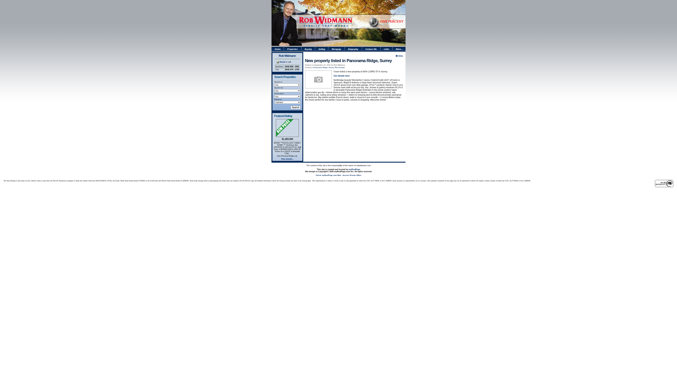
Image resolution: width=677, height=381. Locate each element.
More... (399, 49)
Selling (321, 49)
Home (278, 49)
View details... (287, 159)
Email (282, 62)
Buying (308, 49)
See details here (342, 76)
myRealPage (354, 169)
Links (386, 49)
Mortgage (336, 49)
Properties (292, 49)
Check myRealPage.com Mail (328, 175)
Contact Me (371, 49)
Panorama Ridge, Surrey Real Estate (329, 67)
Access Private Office (352, 175)
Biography (353, 49)
